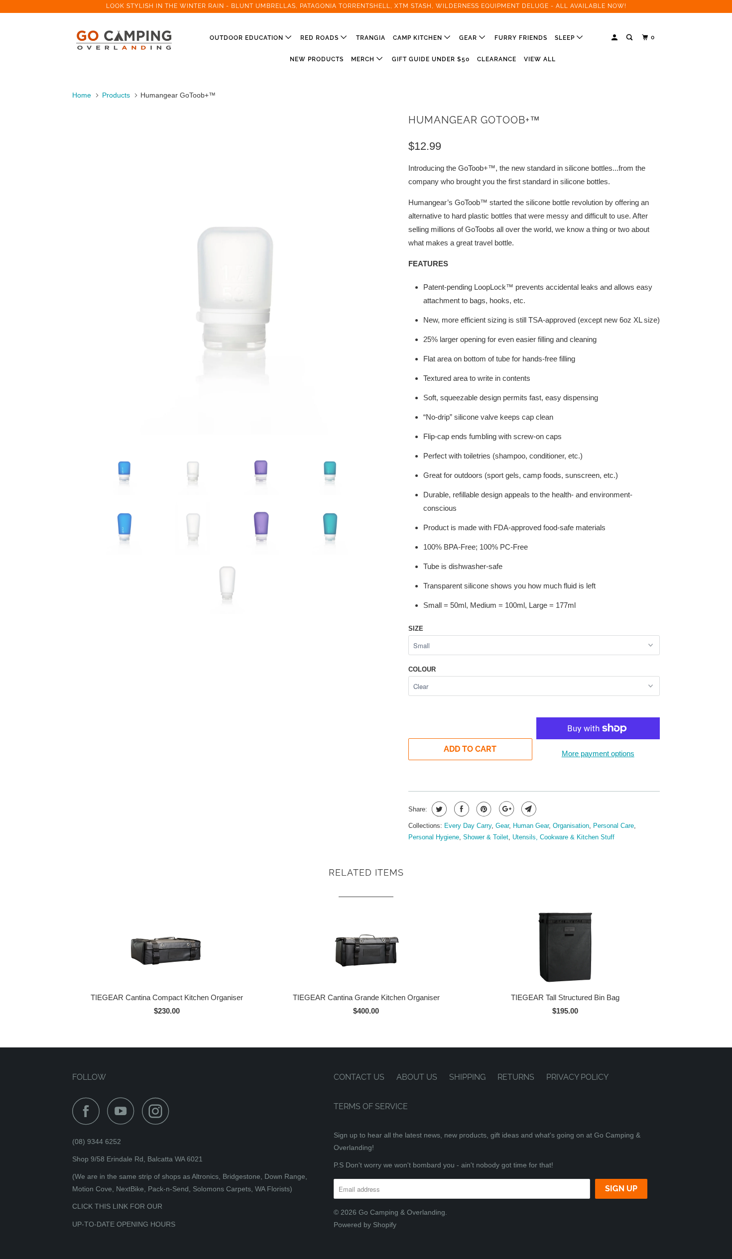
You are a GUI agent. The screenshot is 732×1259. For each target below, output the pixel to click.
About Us (416, 1077)
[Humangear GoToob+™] (235, 272)
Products (116, 95)
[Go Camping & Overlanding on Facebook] (88, 1111)
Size (415, 628)
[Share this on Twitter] (438, 808)
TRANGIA (370, 37)
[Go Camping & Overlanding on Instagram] (158, 1111)
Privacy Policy (577, 1077)
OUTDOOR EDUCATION (247, 37)
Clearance (496, 59)
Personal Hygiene (433, 837)
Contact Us (359, 1077)
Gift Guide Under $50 (431, 59)
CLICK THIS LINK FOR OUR (117, 1206)
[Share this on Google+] (505, 808)
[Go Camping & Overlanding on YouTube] (123, 1111)
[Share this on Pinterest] (482, 808)
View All (540, 59)
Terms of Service (371, 1106)
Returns (515, 1077)
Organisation (571, 825)
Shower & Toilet (485, 837)
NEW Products (317, 59)
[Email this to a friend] (527, 808)
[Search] (630, 37)
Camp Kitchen (418, 37)
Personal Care (613, 825)
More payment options (598, 753)
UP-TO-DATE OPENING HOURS (123, 1224)
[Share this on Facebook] (460, 808)
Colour (422, 669)
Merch (363, 59)
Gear (469, 37)
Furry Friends (520, 37)
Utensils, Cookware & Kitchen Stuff (563, 837)
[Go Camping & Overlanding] (123, 40)
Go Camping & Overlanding (402, 1212)
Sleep (566, 37)
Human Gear (531, 825)
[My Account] (615, 37)
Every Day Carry (467, 825)
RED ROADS (320, 37)
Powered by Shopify (365, 1225)
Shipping (467, 1077)
